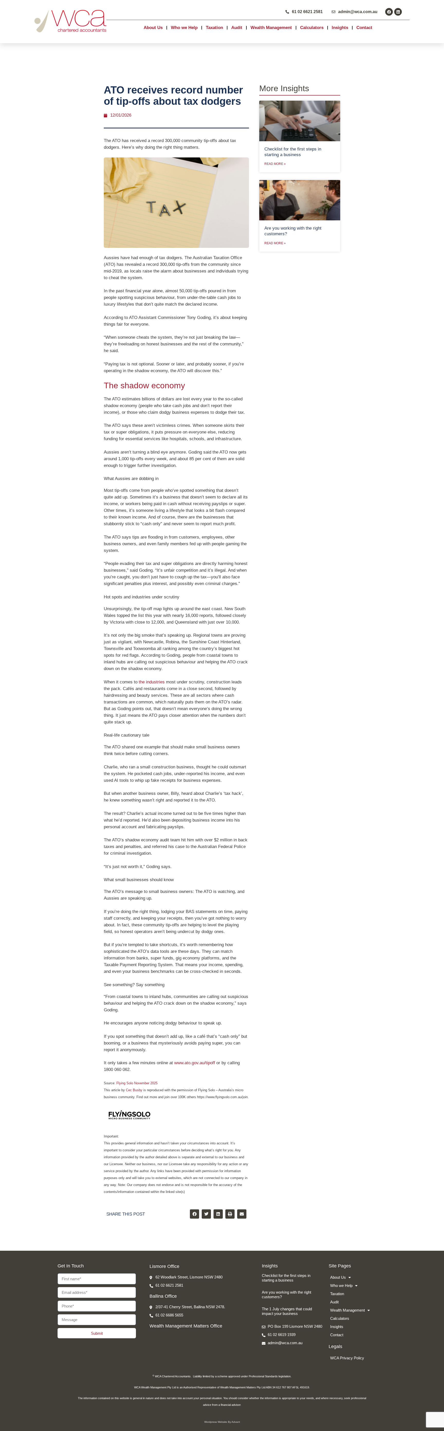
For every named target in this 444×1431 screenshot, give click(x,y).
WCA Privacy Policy (347, 1358)
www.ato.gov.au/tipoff (194, 1062)
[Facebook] (389, 12)
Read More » (275, 164)
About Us (153, 27)
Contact (364, 27)
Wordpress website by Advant (222, 1421)
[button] (194, 1214)
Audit (236, 27)
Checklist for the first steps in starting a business (286, 1277)
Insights (340, 27)
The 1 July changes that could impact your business (287, 1311)
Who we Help (184, 27)
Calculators (311, 27)
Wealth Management (271, 27)
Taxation (214, 27)
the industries (152, 682)
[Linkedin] (398, 12)
